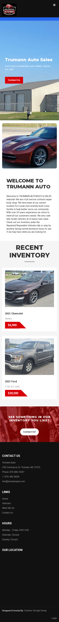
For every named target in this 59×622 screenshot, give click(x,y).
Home (5, 498)
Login (54, 618)
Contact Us (14, 80)
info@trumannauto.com (13, 481)
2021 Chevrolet (14, 313)
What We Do (8, 508)
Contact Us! (29, 431)
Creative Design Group (35, 610)
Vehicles (6, 503)
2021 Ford (11, 381)
